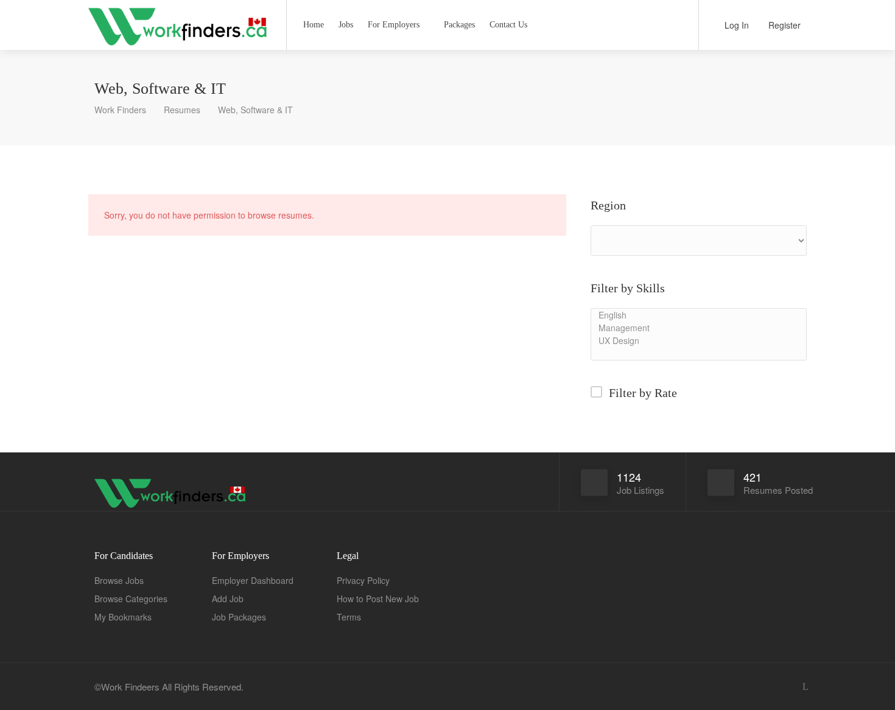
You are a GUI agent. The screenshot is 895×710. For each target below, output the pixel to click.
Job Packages (239, 617)
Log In (735, 25)
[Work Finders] (179, 51)
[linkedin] (805, 686)
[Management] (698, 328)
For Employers (393, 24)
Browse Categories (130, 598)
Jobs (346, 24)
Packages (459, 24)
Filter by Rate (643, 392)
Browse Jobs (119, 580)
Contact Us (508, 24)
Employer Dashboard (252, 580)
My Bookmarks (123, 617)
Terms (349, 617)
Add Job (228, 598)
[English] (698, 315)
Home (313, 24)
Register (783, 25)
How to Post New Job (378, 598)
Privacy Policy (363, 580)
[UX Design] (698, 340)
